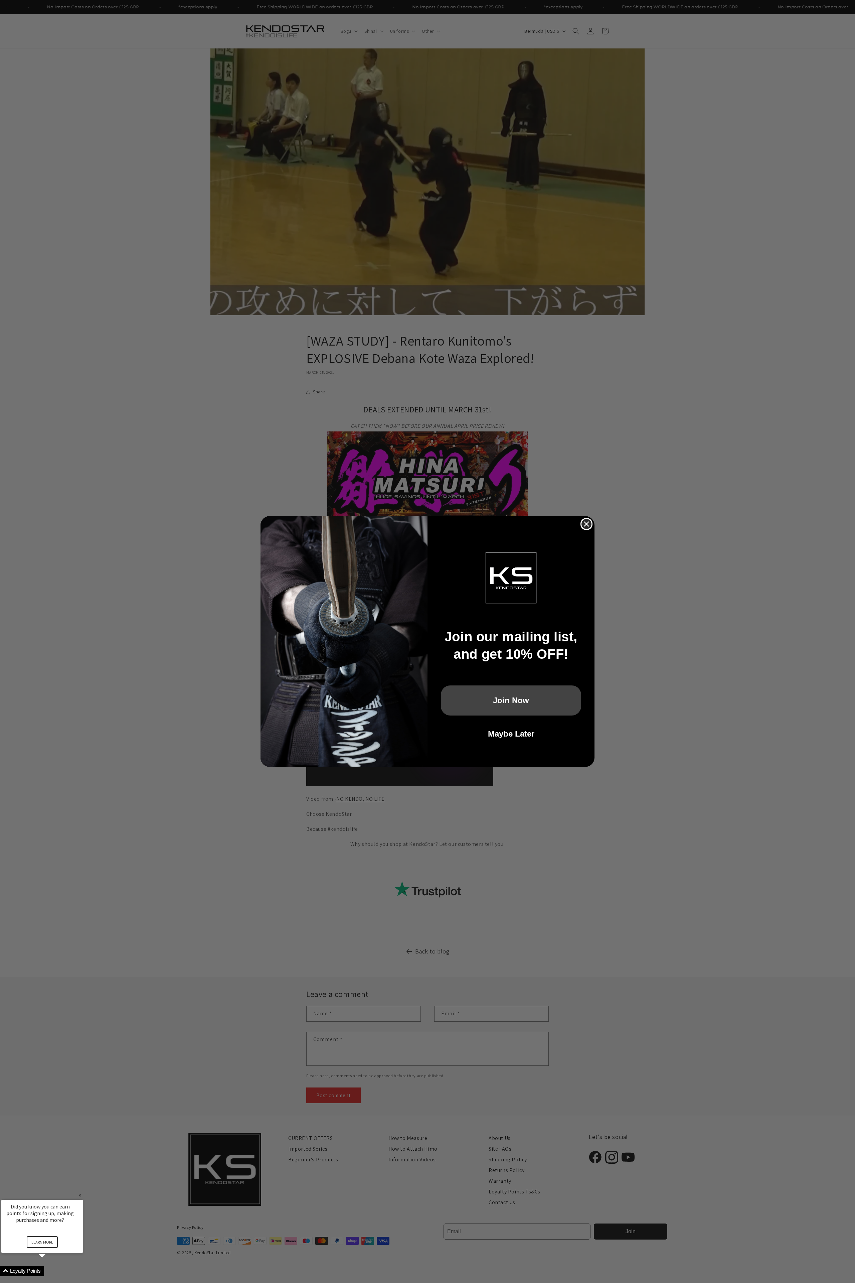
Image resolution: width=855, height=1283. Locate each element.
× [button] (79, 1195)
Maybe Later (511, 733)
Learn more (42, 1242)
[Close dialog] (586, 524)
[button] (50, 1271)
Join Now (511, 700)
